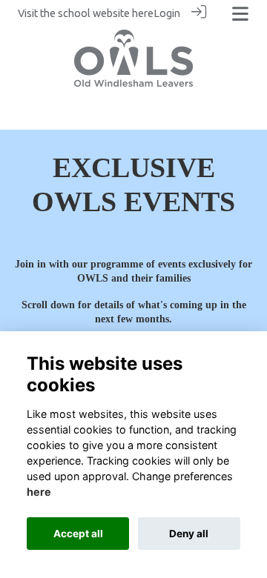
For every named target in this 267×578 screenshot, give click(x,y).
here (143, 13)
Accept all (78, 533)
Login (167, 13)
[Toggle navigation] (240, 14)
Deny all (188, 533)
